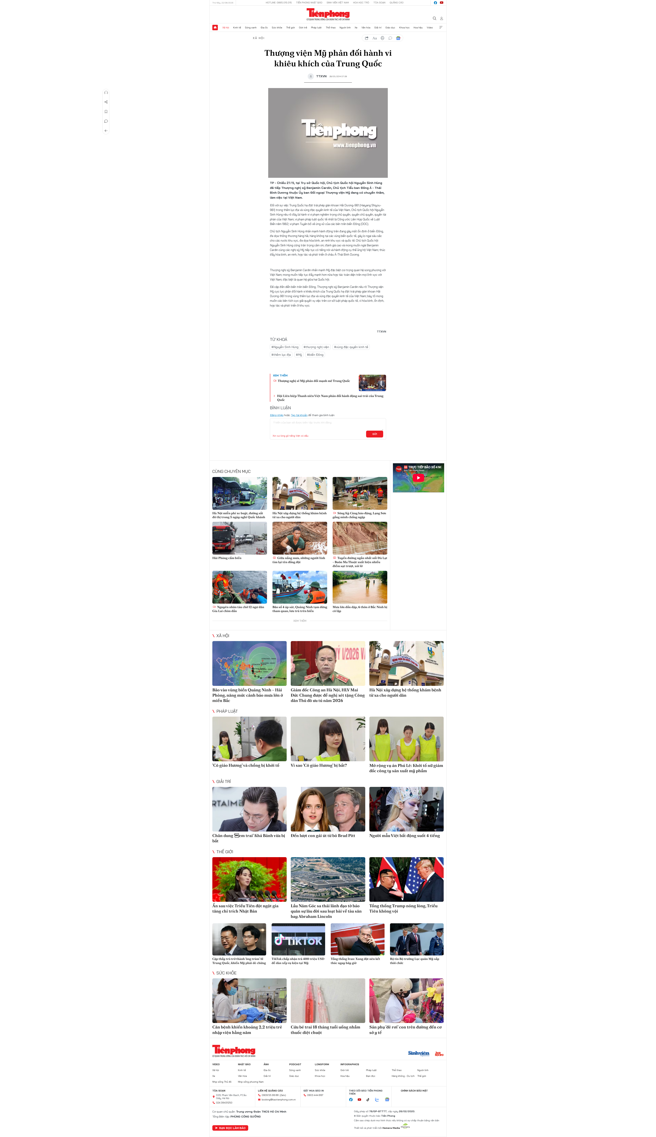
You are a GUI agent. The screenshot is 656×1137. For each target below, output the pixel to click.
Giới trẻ (303, 27)
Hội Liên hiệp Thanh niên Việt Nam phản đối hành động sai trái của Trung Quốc (330, 398)
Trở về (106, 130)
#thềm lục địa (281, 355)
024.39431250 (224, 1102)
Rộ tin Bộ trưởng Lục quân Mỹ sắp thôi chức (414, 961)
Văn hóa (365, 27)
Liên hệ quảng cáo (270, 1090)
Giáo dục (390, 27)
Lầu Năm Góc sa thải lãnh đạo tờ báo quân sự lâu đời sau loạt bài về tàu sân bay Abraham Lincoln (326, 911)
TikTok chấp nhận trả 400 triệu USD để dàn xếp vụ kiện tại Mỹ (298, 961)
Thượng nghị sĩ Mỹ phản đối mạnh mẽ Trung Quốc (313, 381)
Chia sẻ (106, 102)
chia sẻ (366, 38)
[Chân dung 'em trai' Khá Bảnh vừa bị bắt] (249, 809)
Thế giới (290, 27)
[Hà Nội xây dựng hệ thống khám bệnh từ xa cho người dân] (299, 493)
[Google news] (388, 1100)
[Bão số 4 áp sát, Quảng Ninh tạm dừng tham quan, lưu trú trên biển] (299, 587)
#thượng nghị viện (316, 347)
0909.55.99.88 (270, 1095)
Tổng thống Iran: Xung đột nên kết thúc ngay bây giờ (355, 961)
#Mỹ (299, 355)
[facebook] (435, 2)
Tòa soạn (379, 2)
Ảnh (266, 1064)
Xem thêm (441, 27)
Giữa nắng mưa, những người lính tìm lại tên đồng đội (298, 560)
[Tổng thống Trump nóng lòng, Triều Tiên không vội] (406, 879)
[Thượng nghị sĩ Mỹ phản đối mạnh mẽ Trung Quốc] (372, 383)
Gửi (374, 434)
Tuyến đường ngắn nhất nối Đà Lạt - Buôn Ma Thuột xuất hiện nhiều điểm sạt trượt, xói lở (360, 562)
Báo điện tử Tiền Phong (328, 14)
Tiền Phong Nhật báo (309, 2)
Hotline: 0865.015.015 (279, 2)
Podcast (295, 1064)
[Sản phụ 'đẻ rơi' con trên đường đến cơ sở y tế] (406, 1000)
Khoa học (404, 27)
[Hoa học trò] (439, 1054)
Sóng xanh (251, 27)
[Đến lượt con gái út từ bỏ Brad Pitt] (328, 809)
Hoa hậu (418, 27)
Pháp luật (316, 27)
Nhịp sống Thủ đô (221, 1081)
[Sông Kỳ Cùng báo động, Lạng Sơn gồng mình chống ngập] (360, 493)
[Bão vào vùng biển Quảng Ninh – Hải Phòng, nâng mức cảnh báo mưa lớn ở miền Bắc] (249, 663)
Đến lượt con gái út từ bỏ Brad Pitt (323, 835)
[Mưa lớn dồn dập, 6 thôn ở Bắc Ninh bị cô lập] (360, 587)
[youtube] (442, 2)
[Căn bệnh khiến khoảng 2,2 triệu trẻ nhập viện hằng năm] (249, 1000)
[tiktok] (369, 1100)
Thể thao (331, 27)
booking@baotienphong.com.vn (279, 1099)
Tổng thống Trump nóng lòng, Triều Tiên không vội (403, 908)
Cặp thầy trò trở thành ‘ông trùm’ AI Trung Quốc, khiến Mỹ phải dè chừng (239, 961)
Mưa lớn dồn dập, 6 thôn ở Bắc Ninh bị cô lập (360, 609)
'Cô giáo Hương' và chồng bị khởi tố (245, 765)
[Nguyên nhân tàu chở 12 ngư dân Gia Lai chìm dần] (239, 587)
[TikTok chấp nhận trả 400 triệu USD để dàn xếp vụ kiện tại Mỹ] (298, 939)
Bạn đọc (370, 1076)
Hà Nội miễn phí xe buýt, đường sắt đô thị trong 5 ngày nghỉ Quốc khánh (238, 515)
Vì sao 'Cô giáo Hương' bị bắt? (319, 765)
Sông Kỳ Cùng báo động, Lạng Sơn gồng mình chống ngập (359, 515)
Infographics (349, 1064)
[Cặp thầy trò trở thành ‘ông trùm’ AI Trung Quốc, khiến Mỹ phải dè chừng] (239, 939)
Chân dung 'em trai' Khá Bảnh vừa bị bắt (248, 838)
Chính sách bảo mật (414, 1090)
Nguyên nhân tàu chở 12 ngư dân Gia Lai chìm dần (238, 609)
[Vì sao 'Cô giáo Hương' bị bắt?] (328, 739)
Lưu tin (106, 111)
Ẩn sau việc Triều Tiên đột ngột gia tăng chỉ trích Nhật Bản (245, 908)
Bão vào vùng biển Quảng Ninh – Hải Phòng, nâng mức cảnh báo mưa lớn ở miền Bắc (247, 695)
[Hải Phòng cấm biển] (239, 538)
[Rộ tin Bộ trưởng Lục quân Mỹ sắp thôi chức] (417, 939)
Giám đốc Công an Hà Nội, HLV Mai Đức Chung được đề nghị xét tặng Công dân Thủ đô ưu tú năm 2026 (328, 695)
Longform (322, 1064)
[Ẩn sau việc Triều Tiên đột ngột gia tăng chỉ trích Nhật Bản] (249, 879)
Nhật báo (244, 1064)
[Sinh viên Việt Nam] (418, 1054)
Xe (356, 27)
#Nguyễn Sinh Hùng (284, 347)
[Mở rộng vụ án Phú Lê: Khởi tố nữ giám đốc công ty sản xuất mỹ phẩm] (406, 739)
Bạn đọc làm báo (232, 1128)
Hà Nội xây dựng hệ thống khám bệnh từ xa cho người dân (299, 515)
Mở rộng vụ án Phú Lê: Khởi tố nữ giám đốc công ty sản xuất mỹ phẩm (406, 768)
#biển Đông (315, 355)
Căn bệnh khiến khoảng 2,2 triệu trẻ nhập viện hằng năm (247, 1029)
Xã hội (225, 27)
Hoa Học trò (361, 2)
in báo (382, 38)
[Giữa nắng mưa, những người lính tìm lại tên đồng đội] (299, 538)
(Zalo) (283, 1095)
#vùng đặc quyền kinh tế (351, 347)
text (374, 38)
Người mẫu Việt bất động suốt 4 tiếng (404, 835)
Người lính (345, 27)
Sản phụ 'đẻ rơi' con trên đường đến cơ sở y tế (405, 1029)
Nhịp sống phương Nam (251, 1081)
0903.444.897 (315, 1095)
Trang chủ (215, 27)
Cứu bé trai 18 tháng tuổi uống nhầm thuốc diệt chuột (325, 1029)
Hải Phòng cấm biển (226, 558)
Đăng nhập (276, 415)
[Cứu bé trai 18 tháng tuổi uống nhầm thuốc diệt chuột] (328, 1000)
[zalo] (378, 1100)
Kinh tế (237, 27)
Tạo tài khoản (299, 415)
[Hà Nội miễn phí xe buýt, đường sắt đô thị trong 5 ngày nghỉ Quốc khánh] (239, 493)
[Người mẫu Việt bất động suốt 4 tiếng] (406, 809)
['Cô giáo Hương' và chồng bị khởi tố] (249, 739)
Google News (398, 38)
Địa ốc (264, 27)
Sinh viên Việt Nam (338, 2)
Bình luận (106, 121)
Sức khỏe (277, 27)
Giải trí (377, 27)
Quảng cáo (397, 2)
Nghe (106, 92)
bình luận (390, 38)
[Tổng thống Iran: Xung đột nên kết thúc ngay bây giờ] (358, 939)
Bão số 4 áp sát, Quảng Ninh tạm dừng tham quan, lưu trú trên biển (299, 609)
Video (430, 27)
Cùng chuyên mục (231, 471)
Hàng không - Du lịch (403, 1076)
